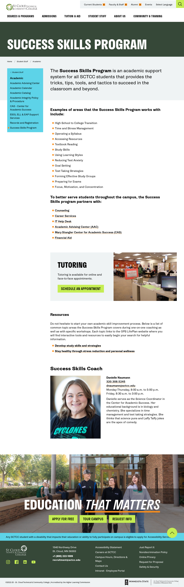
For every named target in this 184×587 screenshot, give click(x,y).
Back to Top (172, 533)
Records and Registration (24, 122)
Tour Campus (93, 519)
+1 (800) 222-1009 (63, 556)
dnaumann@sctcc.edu (120, 385)
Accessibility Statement (108, 547)
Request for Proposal (151, 562)
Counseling (62, 210)
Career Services (65, 216)
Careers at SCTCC (105, 552)
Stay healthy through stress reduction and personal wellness (95, 351)
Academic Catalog (20, 93)
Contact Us (101, 565)
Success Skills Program (23, 127)
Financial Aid (63, 238)
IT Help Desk (63, 221)
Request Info (122, 519)
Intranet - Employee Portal (110, 570)
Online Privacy (147, 557)
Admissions (49, 16)
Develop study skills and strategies (78, 346)
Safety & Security (149, 566)
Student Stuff (97, 16)
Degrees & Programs (20, 16)
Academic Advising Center (25, 83)
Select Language (164, 4)
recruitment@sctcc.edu (66, 560)
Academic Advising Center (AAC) (76, 227)
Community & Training (147, 16)
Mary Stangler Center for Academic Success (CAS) (88, 232)
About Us (119, 16)
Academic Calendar (21, 88)
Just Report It (146, 547)
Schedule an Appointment (80, 288)
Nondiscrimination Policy (153, 552)
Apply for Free (63, 519)
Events (148, 4)
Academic (37, 61)
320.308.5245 (115, 381)
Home (9, 61)
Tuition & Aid (72, 16)
